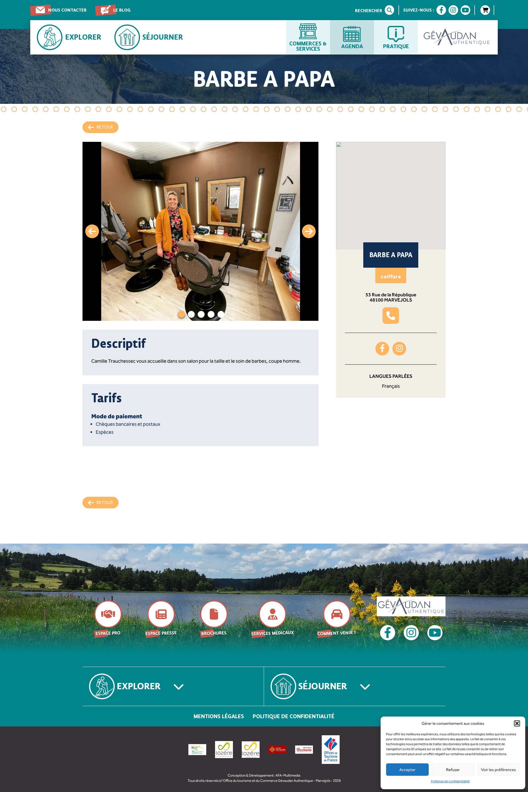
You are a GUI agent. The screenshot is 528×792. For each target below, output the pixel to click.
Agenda (352, 46)
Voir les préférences (498, 769)
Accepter (407, 769)
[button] (517, 723)
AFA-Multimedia (288, 775)
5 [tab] (221, 314)
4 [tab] (211, 314)
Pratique (396, 46)
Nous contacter (67, 10)
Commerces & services (308, 45)
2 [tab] (191, 314)
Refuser (453, 769)
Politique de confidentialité (450, 781)
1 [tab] (181, 314)
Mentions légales (219, 716)
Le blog (121, 10)
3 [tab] (201, 314)
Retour (105, 127)
